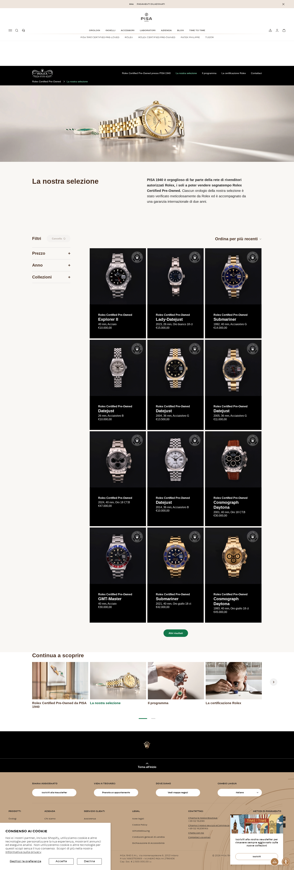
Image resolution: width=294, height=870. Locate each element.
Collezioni (42, 277)
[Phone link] (24, 30)
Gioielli (110, 30)
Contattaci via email (199, 837)
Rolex (129, 37)
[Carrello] (283, 30)
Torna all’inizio (147, 767)
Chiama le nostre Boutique (202, 818)
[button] (17, 30)
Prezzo (38, 253)
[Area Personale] (277, 30)
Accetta (61, 861)
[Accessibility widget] (286, 862)
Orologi (94, 30)
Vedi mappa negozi (178, 793)
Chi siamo (49, 819)
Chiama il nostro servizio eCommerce (209, 825)
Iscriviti (257, 857)
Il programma (209, 73)
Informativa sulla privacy (23, 852)
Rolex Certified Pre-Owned (156, 37)
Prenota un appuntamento (116, 793)
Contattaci (256, 73)
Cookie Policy (139, 825)
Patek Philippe (190, 37)
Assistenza (90, 819)
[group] (60, 686)
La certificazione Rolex (234, 73)
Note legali (138, 819)
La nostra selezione (186, 73)
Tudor (209, 37)
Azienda (166, 30)
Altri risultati (176, 633)
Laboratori (148, 30)
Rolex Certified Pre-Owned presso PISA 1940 (146, 73)
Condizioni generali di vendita (148, 837)
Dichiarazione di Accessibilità (148, 843)
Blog (180, 30)
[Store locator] (270, 30)
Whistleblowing (141, 831)
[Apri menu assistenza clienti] (275, 862)
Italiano (240, 793)
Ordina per (236, 239)
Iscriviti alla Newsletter (54, 793)
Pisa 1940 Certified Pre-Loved (99, 37)
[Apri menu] (11, 30)
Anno (37, 265)
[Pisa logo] (147, 17)
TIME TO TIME (197, 30)
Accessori (127, 30)
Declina (89, 861)
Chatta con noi (196, 833)
